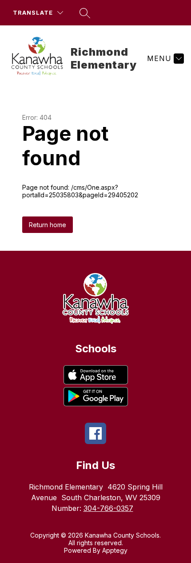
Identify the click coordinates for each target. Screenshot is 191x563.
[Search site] (85, 13)
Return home (47, 224)
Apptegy (114, 550)
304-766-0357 (108, 508)
